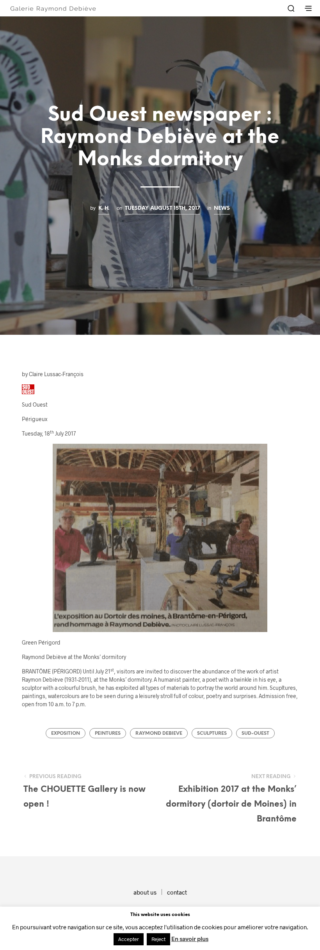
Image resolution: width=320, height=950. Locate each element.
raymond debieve (158, 733)
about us (144, 892)
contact (177, 892)
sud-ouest (255, 733)
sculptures (212, 733)
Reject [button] (158, 939)
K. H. (103, 208)
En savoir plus (189, 938)
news (222, 208)
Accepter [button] (128, 939)
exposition (65, 733)
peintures (108, 733)
